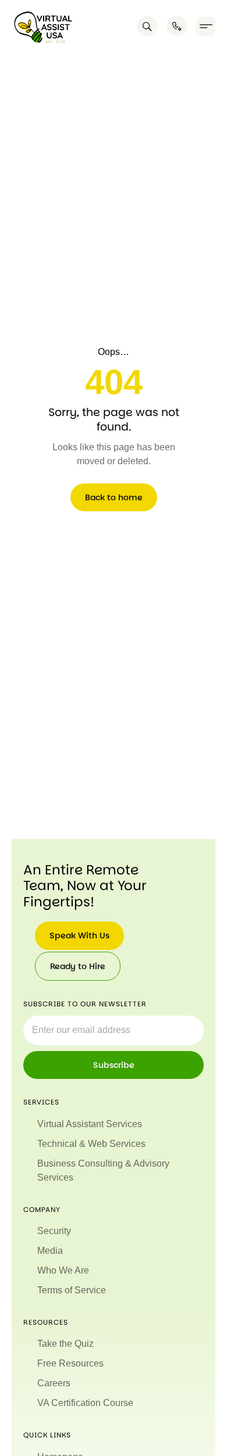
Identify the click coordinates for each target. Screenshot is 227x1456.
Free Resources (70, 1363)
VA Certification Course (85, 1403)
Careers (53, 1383)
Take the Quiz (65, 1344)
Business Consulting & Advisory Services (103, 1170)
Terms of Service (71, 1290)
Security (54, 1231)
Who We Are (63, 1270)
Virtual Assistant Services (89, 1124)
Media (50, 1251)
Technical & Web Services (91, 1144)
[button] (205, 26)
